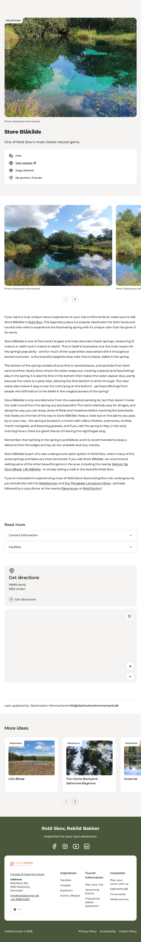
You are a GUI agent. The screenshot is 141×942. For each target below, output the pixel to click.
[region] (70, 646)
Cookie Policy (128, 931)
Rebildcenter (48, 483)
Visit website (23, 163)
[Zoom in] (130, 666)
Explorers (66, 890)
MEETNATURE (119, 889)
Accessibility (108, 931)
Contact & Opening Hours (27, 874)
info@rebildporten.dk (24, 895)
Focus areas (118, 894)
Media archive (119, 899)
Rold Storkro (92, 488)
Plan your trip (94, 884)
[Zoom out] (130, 676)
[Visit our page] (65, 846)
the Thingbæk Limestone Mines (88, 483)
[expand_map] (130, 616)
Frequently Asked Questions (92, 902)
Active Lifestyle (70, 895)
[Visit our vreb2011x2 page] (76, 846)
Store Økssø (12, 469)
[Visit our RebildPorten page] (54, 846)
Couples (65, 885)
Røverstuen (70, 488)
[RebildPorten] (21, 864)
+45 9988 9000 (20, 899)
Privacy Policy (88, 931)
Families (65, 880)
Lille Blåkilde (32, 469)
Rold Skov (35, 322)
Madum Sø (120, 464)
